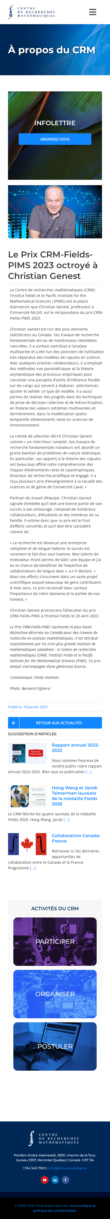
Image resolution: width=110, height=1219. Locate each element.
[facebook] (65, 1180)
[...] (88, 771)
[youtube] (45, 1180)
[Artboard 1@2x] (55, 1131)
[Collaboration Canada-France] (27, 844)
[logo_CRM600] (32, 6)
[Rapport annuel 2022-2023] (27, 753)
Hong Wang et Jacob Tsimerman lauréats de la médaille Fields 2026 (74, 795)
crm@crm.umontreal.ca (67, 1168)
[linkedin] (55, 1180)
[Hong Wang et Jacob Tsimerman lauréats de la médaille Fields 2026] (27, 796)
